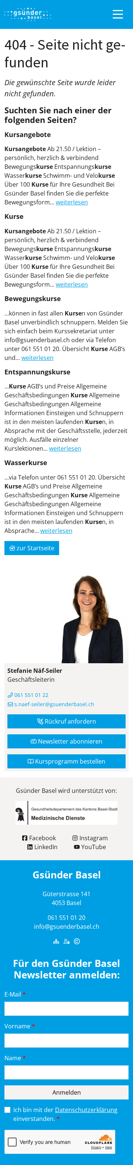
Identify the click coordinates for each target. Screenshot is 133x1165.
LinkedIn (45, 847)
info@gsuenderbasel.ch (66, 926)
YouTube (93, 847)
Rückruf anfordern (69, 721)
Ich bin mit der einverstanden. (65, 1114)
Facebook (42, 838)
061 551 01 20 (66, 918)
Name (15, 1058)
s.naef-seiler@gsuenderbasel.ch (53, 704)
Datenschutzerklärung (86, 1110)
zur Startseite (34, 548)
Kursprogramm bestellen (69, 761)
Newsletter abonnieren (69, 741)
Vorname (19, 1026)
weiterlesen (72, 202)
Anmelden (66, 1092)
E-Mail (15, 994)
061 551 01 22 (30, 694)
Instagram (93, 838)
